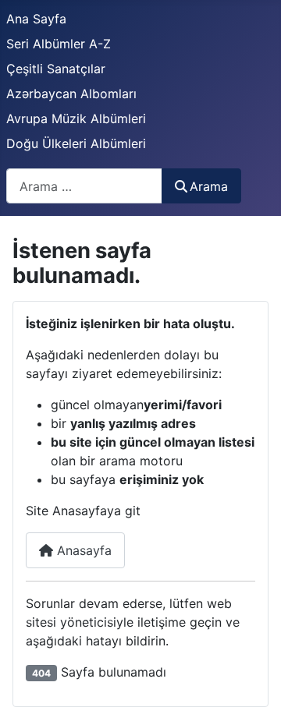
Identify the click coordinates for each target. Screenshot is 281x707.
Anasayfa (82, 550)
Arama (209, 186)
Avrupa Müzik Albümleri (76, 118)
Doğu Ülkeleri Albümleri (76, 143)
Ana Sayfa (36, 19)
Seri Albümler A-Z (58, 43)
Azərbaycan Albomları (71, 93)
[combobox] (84, 185)
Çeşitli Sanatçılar (55, 68)
